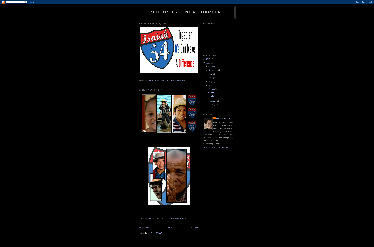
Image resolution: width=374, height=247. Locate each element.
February (212, 101)
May (210, 81)
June (210, 78)
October (212, 66)
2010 (208, 59)
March (211, 89)
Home (169, 228)
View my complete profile (215, 147)
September (213, 70)
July (210, 74)
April (210, 85)
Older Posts (194, 228)
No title (211, 92)
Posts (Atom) (156, 233)
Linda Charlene (223, 118)
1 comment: (180, 81)
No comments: (182, 218)
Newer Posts (144, 228)
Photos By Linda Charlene (187, 12)
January (212, 105)
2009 (208, 63)
